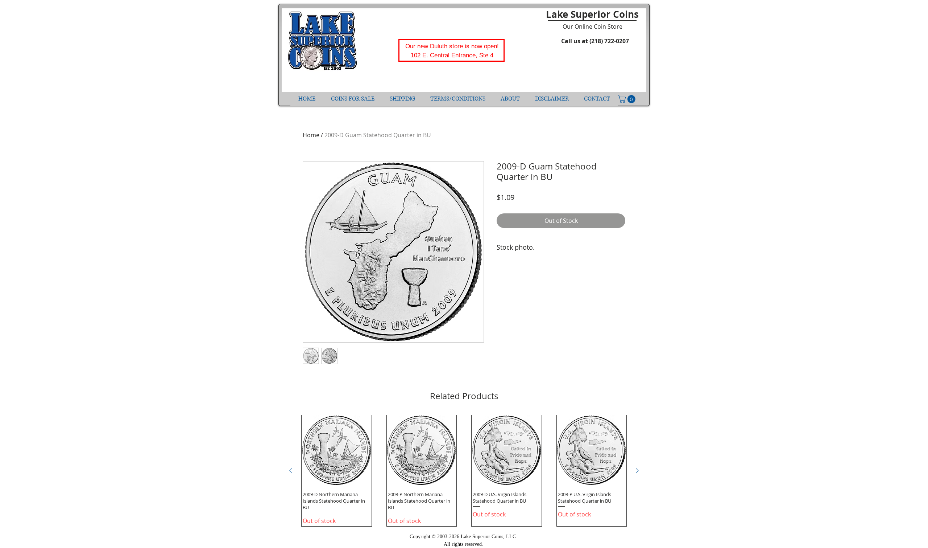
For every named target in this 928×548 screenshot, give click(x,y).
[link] (627, 99)
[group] (464, 470)
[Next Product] (637, 470)
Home (311, 135)
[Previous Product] (290, 470)
